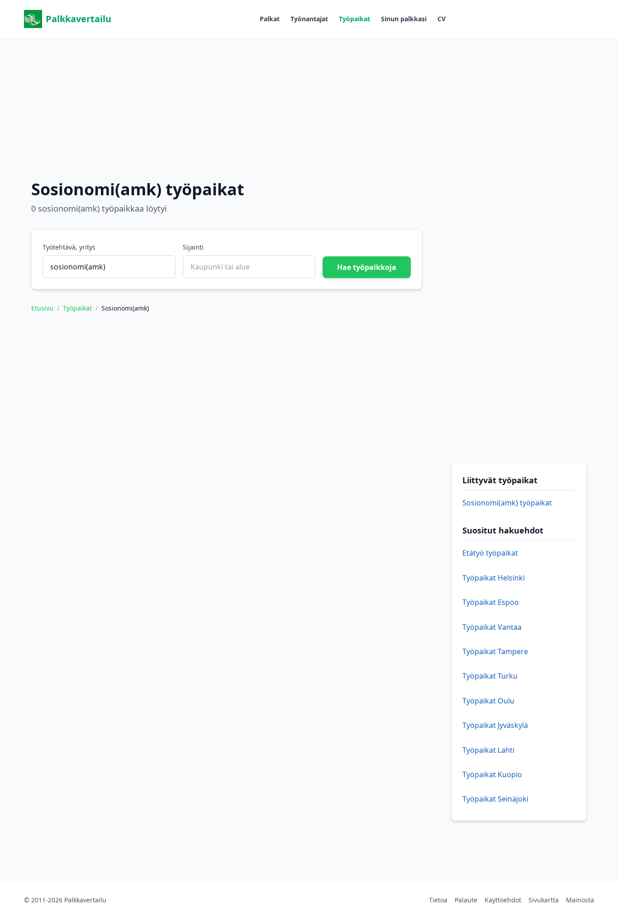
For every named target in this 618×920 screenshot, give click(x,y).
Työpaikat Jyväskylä (495, 725)
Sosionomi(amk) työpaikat (507, 503)
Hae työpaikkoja (366, 267)
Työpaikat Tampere (495, 651)
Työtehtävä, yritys (69, 247)
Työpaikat (354, 18)
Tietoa (438, 900)
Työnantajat (309, 18)
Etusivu (42, 308)
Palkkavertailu (78, 19)
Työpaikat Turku (490, 676)
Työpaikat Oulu (488, 701)
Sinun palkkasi (404, 18)
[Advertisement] (309, 101)
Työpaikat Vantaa (492, 627)
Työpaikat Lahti (488, 750)
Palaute (466, 900)
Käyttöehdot (503, 900)
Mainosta (580, 900)
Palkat (270, 18)
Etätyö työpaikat (490, 553)
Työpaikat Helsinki (493, 578)
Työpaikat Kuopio (492, 774)
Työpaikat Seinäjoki (495, 799)
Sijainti (193, 247)
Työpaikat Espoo (490, 602)
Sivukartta (543, 900)
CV (441, 18)
